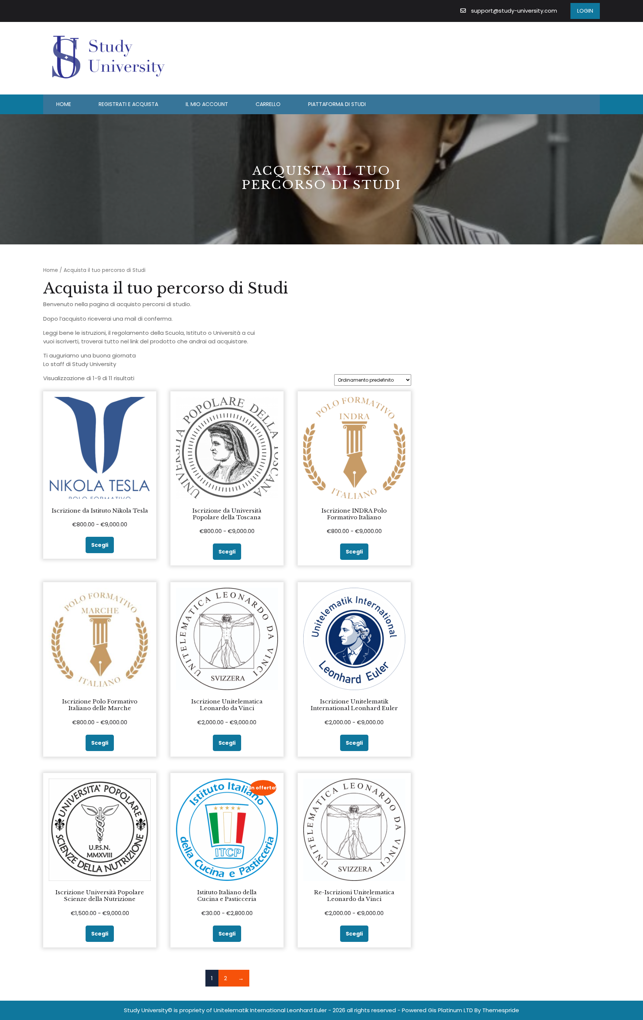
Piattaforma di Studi (337, 104)
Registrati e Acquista (128, 104)
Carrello (268, 104)
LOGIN (585, 11)
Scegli (99, 545)
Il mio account (207, 104)
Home (63, 104)
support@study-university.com (514, 11)
